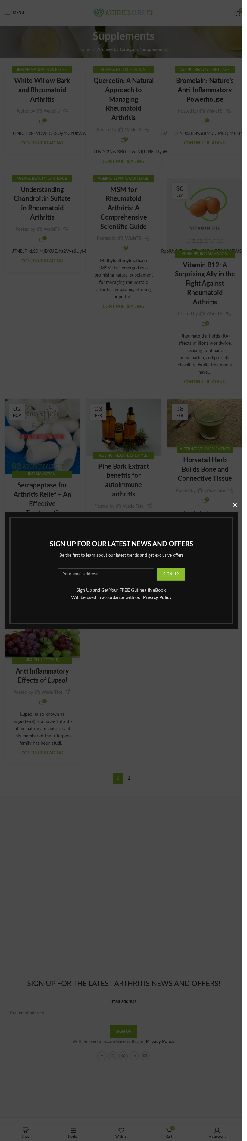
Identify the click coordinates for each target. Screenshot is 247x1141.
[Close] (234, 504)
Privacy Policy (157, 597)
